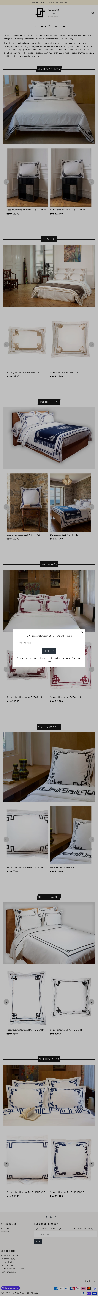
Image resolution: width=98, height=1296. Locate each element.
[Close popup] (82, 632)
